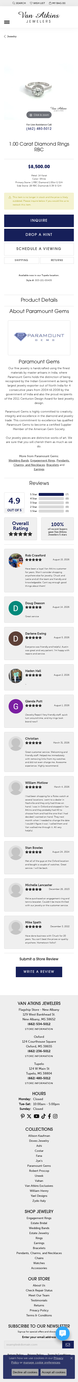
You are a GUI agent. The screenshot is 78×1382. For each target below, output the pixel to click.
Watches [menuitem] (39, 1263)
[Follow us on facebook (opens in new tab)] (49, 1116)
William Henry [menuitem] (39, 1191)
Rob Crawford (35, 555)
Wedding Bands (19, 460)
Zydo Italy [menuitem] (39, 1201)
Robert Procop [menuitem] (39, 1171)
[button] (19, 3)
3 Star (33, 502)
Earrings (39, 469)
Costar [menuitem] (39, 1151)
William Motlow (36, 783)
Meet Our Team (39, 1295)
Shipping (21, 260)
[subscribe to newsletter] (68, 1344)
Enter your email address (39, 1337)
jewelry (11, 36)
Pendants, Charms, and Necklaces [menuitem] (39, 1253)
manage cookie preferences (41, 1362)
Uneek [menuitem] (39, 1176)
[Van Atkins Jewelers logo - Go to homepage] (39, 17)
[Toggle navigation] (7, 20)
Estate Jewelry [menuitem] (39, 1233)
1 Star (33, 511)
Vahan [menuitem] (39, 1181)
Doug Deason (35, 603)
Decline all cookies (25, 1372)
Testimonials (39, 1300)
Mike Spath (33, 922)
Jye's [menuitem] (39, 1161)
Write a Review (39, 972)
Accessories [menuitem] (39, 1268)
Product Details (39, 300)
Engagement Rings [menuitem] (39, 1218)
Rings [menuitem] (39, 1238)
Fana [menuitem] (39, 1156)
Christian (31, 738)
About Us (39, 1285)
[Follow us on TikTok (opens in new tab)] (43, 1116)
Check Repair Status (39, 1290)
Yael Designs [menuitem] (39, 1196)
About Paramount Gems (39, 311)
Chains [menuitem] (39, 1258)
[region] (39, 85)
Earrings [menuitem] (39, 1243)
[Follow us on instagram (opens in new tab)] (55, 1116)
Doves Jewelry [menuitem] (39, 1141)
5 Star (33, 494)
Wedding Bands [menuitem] (39, 1228)
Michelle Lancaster (38, 885)
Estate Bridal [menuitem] (39, 1223)
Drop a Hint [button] (39, 235)
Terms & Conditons (39, 1315)
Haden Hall (33, 671)
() (67, 494)
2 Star (33, 506)
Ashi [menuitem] (39, 1146)
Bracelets (52, 465)
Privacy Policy (39, 1310)
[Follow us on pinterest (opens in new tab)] (23, 1116)
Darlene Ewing (35, 633)
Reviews (39, 483)
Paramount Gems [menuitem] (39, 1166)
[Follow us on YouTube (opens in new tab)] (36, 1116)
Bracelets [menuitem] (39, 1248)
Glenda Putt (33, 701)
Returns (57, 260)
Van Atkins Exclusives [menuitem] (39, 1186)
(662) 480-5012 (39, 129)
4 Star (33, 498)
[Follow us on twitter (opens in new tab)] (29, 1116)
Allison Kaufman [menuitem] (39, 1136)
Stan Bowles (34, 848)
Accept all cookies (53, 1372)
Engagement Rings (42, 460)
